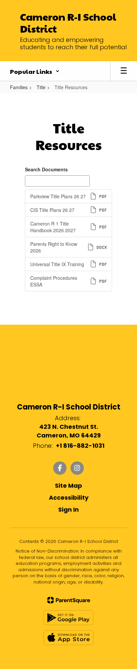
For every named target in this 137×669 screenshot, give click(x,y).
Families (19, 87)
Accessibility (68, 497)
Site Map (68, 485)
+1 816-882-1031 (80, 445)
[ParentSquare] (69, 600)
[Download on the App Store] (68, 637)
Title (41, 87)
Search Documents (46, 169)
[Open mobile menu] (123, 71)
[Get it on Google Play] (68, 617)
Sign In (68, 509)
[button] (34, 71)
